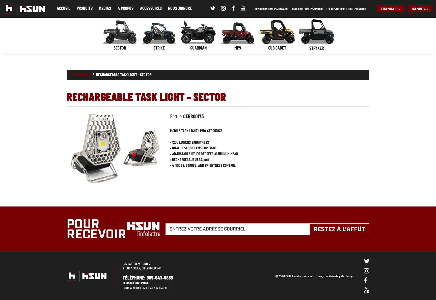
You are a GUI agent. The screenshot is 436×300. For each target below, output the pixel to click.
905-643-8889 (160, 278)
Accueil (63, 8)
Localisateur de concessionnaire (346, 9)
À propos (125, 8)
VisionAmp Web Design (341, 276)
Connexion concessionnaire (307, 9)
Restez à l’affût (339, 229)
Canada (419, 9)
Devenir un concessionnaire (271, 9)
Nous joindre (180, 8)
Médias (105, 8)
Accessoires (151, 8)
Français (389, 9)
